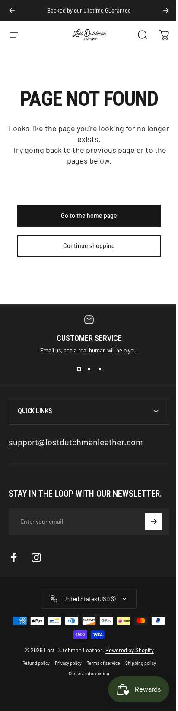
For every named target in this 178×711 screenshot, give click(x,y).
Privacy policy (64, 663)
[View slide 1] (78, 369)
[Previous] (12, 10)
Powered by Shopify (126, 650)
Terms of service (100, 663)
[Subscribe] (147, 521)
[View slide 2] (89, 369)
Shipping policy (137, 663)
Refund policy (32, 663)
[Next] (165, 10)
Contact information (86, 673)
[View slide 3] (99, 369)
